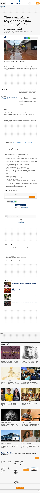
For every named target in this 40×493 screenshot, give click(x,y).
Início (1, 6)
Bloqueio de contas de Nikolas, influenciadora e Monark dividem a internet (10, 404)
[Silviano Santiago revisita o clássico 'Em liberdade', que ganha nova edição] (30, 352)
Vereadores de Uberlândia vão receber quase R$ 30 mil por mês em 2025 (29, 384)
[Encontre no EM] (29, 3)
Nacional (2, 466)
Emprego (15, 468)
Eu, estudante (22, 465)
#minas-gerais (16, 190)
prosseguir (20, 487)
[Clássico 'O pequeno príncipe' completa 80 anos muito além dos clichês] (10, 373)
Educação (2, 472)
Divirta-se (15, 483)
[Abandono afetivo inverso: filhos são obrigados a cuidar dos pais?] (10, 415)
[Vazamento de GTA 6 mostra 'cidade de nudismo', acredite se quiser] (8, 303)
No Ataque (15, 480)
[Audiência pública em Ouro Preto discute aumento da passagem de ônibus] (10, 436)
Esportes (15, 476)
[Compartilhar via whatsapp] (29, 38)
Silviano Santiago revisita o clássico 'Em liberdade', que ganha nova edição (30, 363)
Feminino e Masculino (16, 473)
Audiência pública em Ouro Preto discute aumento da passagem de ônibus (9, 446)
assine (27, 207)
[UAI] (19, 1)
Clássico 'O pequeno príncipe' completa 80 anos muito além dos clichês (10, 384)
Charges (15, 469)
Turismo (15, 470)
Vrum (8, 468)
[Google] (21, 221)
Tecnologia (16, 475)
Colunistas (3, 470)
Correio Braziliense (22, 464)
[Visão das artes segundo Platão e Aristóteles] (30, 394)
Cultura (2, 471)
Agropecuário (16, 481)
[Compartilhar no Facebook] (25, 38)
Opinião (15, 464)
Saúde (2, 469)
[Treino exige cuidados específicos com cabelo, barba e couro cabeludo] (8, 297)
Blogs (8, 466)
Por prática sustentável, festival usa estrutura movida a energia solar (30, 424)
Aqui (8, 467)
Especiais (15, 465)
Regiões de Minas (16, 463)
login (23, 207)
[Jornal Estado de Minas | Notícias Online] (17, 3)
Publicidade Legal (3, 474)
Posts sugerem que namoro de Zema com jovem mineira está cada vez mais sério (30, 446)
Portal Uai (9, 462)
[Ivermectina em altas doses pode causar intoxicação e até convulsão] (10, 352)
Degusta (15, 474)
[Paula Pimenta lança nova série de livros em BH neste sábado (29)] (8, 284)
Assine (38, 3)
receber (32, 196)
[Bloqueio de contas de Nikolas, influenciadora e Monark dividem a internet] (10, 394)
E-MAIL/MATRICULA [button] (21, 222)
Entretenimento (16, 482)
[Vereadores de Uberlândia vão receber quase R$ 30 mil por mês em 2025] (30, 373)
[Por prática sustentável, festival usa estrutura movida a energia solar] (30, 415)
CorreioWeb (22, 462)
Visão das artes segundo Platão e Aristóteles (29, 404)
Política (2, 463)
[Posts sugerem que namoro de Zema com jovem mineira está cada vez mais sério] (30, 436)
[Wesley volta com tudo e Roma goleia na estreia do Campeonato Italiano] (8, 290)
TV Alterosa (9, 463)
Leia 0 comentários (20, 205)
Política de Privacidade (6, 485)
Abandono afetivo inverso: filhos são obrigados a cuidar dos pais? (9, 424)
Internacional (3, 467)
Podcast (15, 479)
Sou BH (9, 469)
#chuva (10, 190)
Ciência (15, 471)
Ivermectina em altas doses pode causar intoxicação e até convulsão (10, 362)
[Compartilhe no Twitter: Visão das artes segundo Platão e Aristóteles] (30, 401)
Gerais (4, 6)
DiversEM (2, 468)
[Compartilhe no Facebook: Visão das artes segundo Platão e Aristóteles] (29, 401)
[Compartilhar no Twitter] (27, 38)
